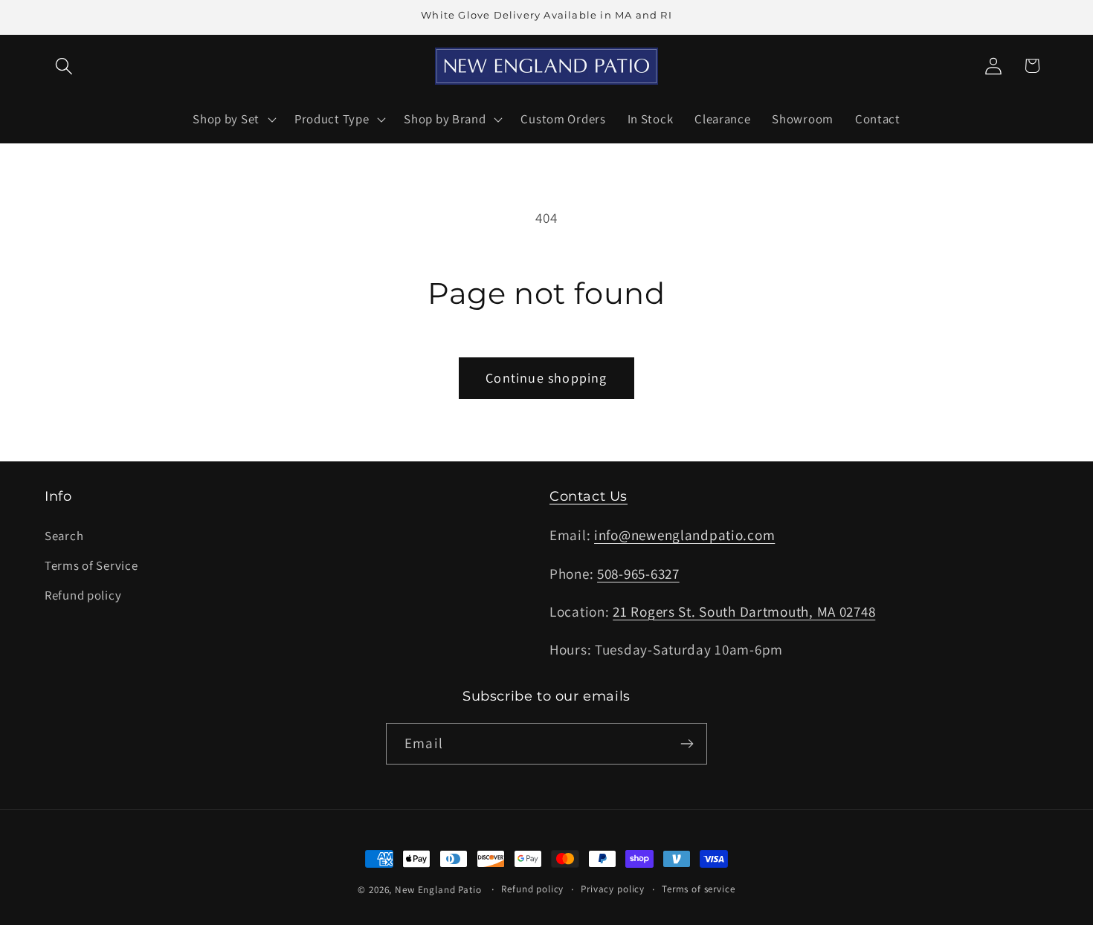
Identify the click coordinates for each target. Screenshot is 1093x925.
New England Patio (438, 889)
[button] (64, 65)
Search (64, 536)
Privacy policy (613, 889)
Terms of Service (91, 565)
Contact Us (588, 496)
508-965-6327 (638, 573)
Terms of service (698, 889)
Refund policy (83, 595)
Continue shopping (546, 377)
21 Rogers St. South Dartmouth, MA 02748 (744, 611)
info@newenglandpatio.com (684, 535)
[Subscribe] (686, 744)
